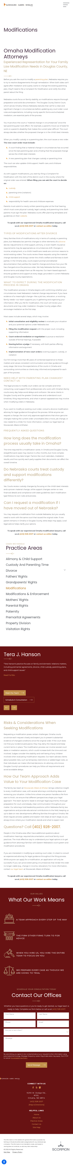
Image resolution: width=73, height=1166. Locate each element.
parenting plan (41, 79)
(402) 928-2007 (46, 826)
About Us (36, 1118)
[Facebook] (33, 1088)
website (23, 216)
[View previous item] (7, 707)
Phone (8, 1022)
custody (12, 188)
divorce (62, 242)
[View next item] (14, 707)
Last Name (43, 1014)
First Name (9, 1014)
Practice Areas (36, 1121)
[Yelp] (37, 1088)
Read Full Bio (9, 675)
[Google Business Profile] (40, 1088)
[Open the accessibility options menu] (4, 1162)
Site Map (36, 1127)
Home (36, 1114)
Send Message (34, 1065)
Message (8, 1038)
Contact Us (36, 1124)
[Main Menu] (66, 5)
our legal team (17, 869)
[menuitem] (36, 559)
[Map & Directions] (36, 1105)
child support (14, 197)
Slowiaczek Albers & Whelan (36, 788)
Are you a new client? (13, 1030)
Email (41, 1022)
